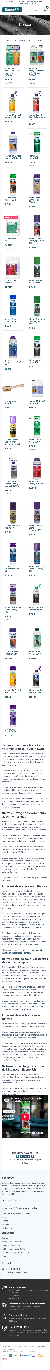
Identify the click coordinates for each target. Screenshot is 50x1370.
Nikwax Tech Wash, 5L (10, 240)
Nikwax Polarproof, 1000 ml (13, 362)
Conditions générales (11, 1245)
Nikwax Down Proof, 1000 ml (36, 483)
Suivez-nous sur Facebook (17, 1272)
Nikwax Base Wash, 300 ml (35, 157)
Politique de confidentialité (13, 1249)
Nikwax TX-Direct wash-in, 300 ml (13, 691)
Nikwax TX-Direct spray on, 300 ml (13, 116)
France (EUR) (12, 1200)
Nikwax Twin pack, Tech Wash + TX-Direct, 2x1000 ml (36, 71)
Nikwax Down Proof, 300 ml (11, 730)
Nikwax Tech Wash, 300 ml (11, 199)
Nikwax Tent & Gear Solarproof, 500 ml (37, 117)
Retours (5, 1224)
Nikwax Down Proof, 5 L (11, 281)
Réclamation (7, 1228)
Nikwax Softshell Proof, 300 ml (13, 653)
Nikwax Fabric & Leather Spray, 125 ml (36, 568)
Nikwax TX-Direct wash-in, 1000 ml (13, 157)
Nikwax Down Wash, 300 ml (35, 441)
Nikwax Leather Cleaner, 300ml (36, 608)
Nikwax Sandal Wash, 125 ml (35, 281)
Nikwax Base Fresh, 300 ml (11, 320)
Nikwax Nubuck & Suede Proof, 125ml (13, 609)
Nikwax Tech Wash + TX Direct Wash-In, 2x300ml (13, 71)
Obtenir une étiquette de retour (15, 1252)
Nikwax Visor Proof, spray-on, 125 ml (37, 241)
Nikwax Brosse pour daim (11, 402)
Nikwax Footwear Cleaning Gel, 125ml (37, 321)
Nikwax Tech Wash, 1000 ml (35, 653)
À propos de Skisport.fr (12, 1242)
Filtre (40, 41)
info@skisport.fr (13, 1269)
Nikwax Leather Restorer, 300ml (36, 691)
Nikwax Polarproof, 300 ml (12, 568)
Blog (4, 1256)
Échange (5, 1221)
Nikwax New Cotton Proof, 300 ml (35, 200)
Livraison (6, 1217)
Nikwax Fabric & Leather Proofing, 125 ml (36, 528)
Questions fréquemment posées (16, 1213)
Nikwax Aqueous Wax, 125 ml (12, 527)
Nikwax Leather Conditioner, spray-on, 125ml (12, 442)
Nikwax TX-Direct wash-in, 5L (37, 402)
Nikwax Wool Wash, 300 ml (35, 361)
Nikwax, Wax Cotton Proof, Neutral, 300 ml (12, 484)
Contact (5, 1238)
